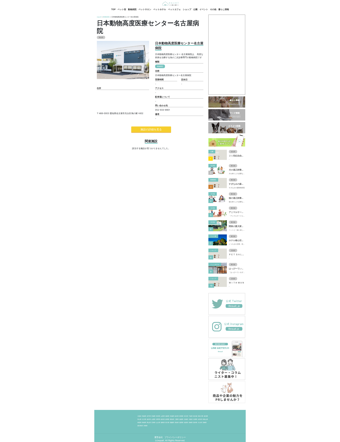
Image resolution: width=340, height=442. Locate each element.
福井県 (149, 419)
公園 (195, 9)
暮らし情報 (223, 9)
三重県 (177, 419)
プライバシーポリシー (175, 437)
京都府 (186, 419)
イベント (203, 9)
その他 (213, 9)
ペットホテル (159, 9)
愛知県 (172, 419)
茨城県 (172, 416)
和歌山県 (205, 419)
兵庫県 (195, 419)
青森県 (144, 416)
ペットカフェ (174, 9)
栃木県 (177, 416)
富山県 (139, 419)
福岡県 (181, 422)
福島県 (167, 416)
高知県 (177, 422)
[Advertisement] (227, 55)
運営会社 (158, 437)
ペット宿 (122, 9)
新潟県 (206, 416)
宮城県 (153, 416)
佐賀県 (186, 422)
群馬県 (181, 416)
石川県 (144, 419)
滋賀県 (181, 419)
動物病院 (132, 9)
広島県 (153, 422)
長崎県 (191, 422)
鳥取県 (139, 422)
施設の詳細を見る (151, 129)
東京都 (195, 416)
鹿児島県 (140, 425)
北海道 (139, 416)
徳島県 (163, 422)
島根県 (144, 422)
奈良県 (200, 419)
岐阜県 (163, 419)
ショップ (187, 9)
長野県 (158, 419)
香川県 (167, 422)
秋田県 (158, 416)
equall (99, 17)
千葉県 (191, 416)
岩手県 (149, 416)
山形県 (163, 416)
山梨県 (153, 419)
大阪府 (191, 419)
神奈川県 (200, 416)
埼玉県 (186, 416)
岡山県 (149, 422)
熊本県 (195, 422)
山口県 (158, 422)
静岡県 (167, 419)
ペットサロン (145, 9)
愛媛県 (172, 422)
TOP (113, 9)
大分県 (200, 422)
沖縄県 (145, 425)
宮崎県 (205, 422)
